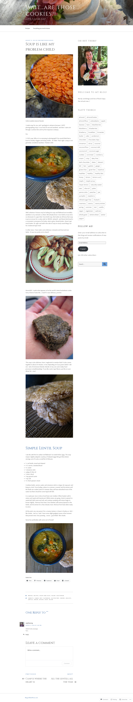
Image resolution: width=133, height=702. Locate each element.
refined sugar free (85, 200)
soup (46, 599)
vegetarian (89, 211)
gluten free (55, 598)
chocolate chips (93, 140)
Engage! (83, 249)
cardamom (95, 136)
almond (81, 117)
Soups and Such (45, 595)
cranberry (99, 155)
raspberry (91, 196)
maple (81, 181)
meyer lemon (83, 185)
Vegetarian (60, 595)
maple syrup (90, 181)
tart (95, 207)
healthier (82, 173)
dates (94, 162)
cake (87, 136)
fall (80, 166)
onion (36, 599)
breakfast (91, 132)
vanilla (101, 207)
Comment (67, 663)
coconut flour (83, 147)
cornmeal (90, 155)
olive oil (87, 188)
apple (103, 121)
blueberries (93, 128)
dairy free (95, 158)
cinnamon (82, 143)
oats (80, 188)
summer (89, 207)
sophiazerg (29, 623)
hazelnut (101, 170)
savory (41, 599)
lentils (30, 599)
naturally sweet (96, 185)
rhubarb (97, 200)
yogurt (81, 218)
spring (81, 207)
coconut (97, 143)
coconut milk (95, 147)
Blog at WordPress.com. (31, 697)
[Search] (104, 264)
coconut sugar (94, 151)
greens (62, 598)
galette (90, 166)
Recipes (27, 28)
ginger (98, 166)
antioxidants (94, 121)
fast (41, 598)
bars (88, 125)
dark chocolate (84, 162)
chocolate (82, 140)
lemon (88, 177)
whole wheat (94, 215)
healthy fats (99, 173)
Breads (30, 595)
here (63, 455)
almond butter (92, 117)
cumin (37, 598)
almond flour (83, 121)
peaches (93, 192)
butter (81, 136)
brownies (100, 132)
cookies (81, 155)
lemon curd (97, 177)
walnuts (98, 211)
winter (103, 215)
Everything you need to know (41, 28)
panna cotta (83, 192)
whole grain (83, 215)
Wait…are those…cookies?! (53, 11)
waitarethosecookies (45, 40)
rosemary (82, 203)
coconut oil (83, 151)
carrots (31, 598)
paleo (94, 188)
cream (81, 158)
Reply (27, 634)
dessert (100, 162)
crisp (87, 158)
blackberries (96, 125)
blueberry (82, 132)
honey (81, 177)
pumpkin (82, 196)
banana (81, 125)
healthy (68, 598)
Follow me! (85, 226)
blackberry (83, 128)
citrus (90, 143)
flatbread (46, 598)
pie (99, 192)
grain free (92, 170)
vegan (53, 595)
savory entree (100, 203)
